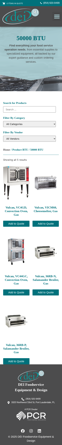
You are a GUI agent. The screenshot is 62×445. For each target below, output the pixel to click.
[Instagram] (31, 431)
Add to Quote (16, 223)
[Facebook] (22, 431)
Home (6, 149)
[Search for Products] (29, 109)
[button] (56, 16)
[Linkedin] (39, 431)
